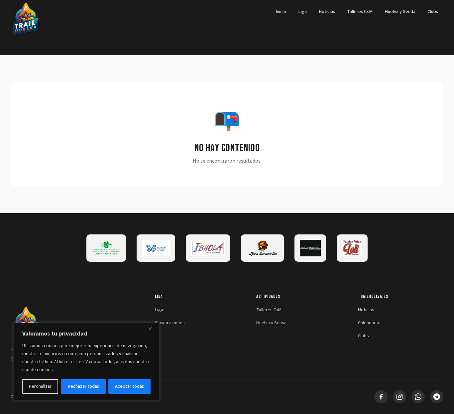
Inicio (281, 11)
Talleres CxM (360, 11)
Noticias (327, 11)
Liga (302, 11)
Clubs (432, 11)
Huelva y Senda (400, 11)
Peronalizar (40, 386)
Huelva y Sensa (271, 322)
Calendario (368, 322)
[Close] (153, 329)
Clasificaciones (170, 322)
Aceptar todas (129, 386)
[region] (86, 362)
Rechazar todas (83, 386)
